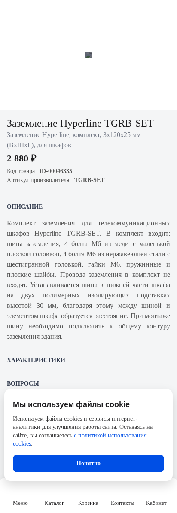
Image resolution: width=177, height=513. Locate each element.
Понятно (88, 463)
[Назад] (12, 12)
